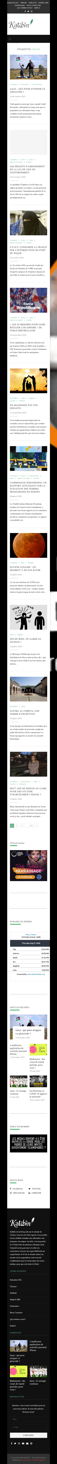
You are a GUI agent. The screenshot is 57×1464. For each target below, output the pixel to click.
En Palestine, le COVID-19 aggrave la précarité (38, 1093)
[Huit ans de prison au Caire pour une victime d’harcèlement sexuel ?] (28, 764)
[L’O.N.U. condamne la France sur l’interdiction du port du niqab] (28, 222)
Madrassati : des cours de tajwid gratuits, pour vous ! (37, 1063)
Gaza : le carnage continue (18, 1092)
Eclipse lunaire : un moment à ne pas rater (25, 569)
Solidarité (22, 784)
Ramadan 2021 (13, 3)
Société (29, 162)
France (23, 160)
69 (31, 825)
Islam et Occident (16, 162)
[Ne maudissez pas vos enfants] (28, 380)
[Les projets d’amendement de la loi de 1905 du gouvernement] (28, 142)
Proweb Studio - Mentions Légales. (33, 1460)
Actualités (13, 84)
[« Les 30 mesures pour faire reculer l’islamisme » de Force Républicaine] (28, 300)
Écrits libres (24, 84)
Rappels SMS (43, 3)
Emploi (37, 8)
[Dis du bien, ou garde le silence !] (28, 617)
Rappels (31, 398)
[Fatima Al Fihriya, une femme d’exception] (28, 689)
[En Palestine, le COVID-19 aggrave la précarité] (38, 1081)
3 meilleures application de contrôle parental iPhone (18, 1049)
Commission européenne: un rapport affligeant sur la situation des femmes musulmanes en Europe (28, 487)
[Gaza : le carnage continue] (18, 1081)
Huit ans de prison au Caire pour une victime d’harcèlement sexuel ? (28, 791)
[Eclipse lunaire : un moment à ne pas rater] (28, 545)
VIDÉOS (22, 401)
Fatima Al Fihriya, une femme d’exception (24, 712)
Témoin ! (23, 3)
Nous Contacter (34, 5)
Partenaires (20, 5)
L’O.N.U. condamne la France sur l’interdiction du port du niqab (28, 250)
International (37, 84)
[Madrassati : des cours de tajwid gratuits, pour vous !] (38, 1049)
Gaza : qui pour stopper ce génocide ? (28, 1031)
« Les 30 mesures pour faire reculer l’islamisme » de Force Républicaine (27, 327)
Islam (31, 160)
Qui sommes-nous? (25, 8)
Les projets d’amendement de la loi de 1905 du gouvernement (27, 169)
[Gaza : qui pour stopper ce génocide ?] (28, 67)
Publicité (33, 3)
